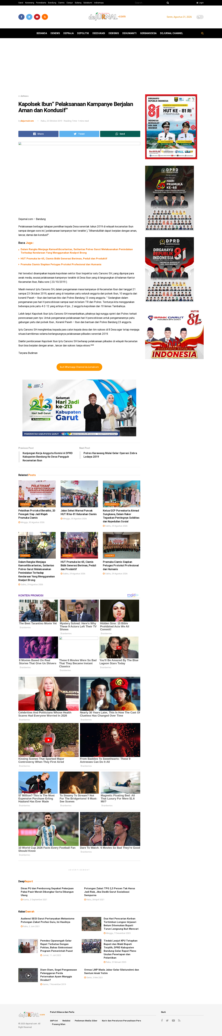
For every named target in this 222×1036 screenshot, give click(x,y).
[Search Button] (167, 3)
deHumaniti (129, 33)
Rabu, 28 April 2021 (95, 899)
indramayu (99, 3)
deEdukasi (98, 33)
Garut (20, 3)
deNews (55, 33)
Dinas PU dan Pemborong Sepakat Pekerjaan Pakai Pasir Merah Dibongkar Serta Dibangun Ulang (47, 892)
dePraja (68, 33)
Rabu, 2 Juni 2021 (31, 926)
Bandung (52, 3)
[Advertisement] (111, 67)
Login (201, 3)
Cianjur (69, 3)
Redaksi (66, 1020)
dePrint (54, 1020)
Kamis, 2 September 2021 (35, 899)
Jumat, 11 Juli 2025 (51, 955)
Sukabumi (87, 3)
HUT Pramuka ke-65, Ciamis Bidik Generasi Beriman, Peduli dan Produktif (64, 258)
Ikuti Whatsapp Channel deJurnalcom (79, 367)
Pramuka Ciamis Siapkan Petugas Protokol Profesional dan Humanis (61, 264)
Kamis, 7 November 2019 (54, 984)
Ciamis (61, 3)
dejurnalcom (27, 121)
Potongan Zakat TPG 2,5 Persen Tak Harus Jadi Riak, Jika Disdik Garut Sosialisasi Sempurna (109, 892)
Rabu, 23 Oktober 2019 (51, 121)
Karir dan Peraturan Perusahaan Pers (121, 1020)
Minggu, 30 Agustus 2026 (32, 522)
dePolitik (83, 33)
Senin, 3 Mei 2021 (94, 977)
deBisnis (114, 33)
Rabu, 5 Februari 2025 (115, 962)
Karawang (29, 3)
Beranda (42, 33)
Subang (78, 3)
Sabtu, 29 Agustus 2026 (116, 526)
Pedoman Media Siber (86, 1020)
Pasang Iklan (58, 1024)
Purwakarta (41, 3)
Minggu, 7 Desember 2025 (118, 933)
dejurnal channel (171, 33)
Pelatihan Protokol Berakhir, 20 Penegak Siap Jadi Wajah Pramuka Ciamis (36, 514)
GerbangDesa (148, 33)
